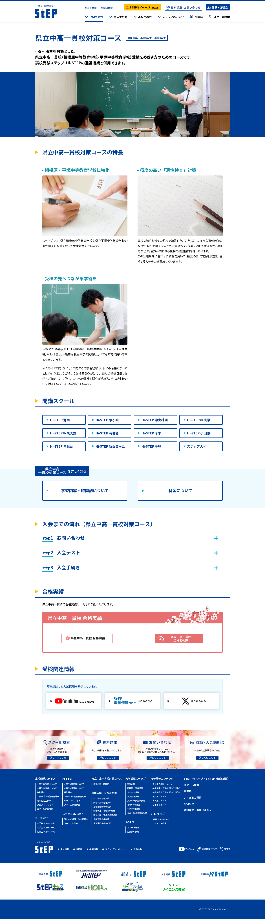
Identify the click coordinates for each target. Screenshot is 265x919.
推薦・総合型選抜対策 (137, 813)
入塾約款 (137, 849)
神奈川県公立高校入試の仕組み (166, 788)
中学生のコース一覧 (46, 827)
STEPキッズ (158, 813)
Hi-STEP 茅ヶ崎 (107, 419)
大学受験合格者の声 (102, 823)
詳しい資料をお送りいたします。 (107, 750)
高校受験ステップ (45, 778)
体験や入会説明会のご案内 (207, 750)
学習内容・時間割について (85, 490)
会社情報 (92, 8)
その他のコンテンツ (162, 778)
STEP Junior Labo (161, 819)
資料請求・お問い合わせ (198, 810)
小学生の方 (96, 17)
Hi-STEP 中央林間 (154, 419)
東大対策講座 (133, 796)
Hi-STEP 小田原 (198, 433)
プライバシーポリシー (116, 849)
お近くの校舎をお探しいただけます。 (58, 750)
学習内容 (131, 784)
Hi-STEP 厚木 (151, 433)
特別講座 (41, 792)
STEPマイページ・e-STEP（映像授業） (207, 778)
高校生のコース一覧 (46, 832)
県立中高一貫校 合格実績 (87, 638)
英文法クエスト (159, 796)
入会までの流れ (71, 823)
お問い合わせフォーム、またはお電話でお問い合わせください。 (157, 750)
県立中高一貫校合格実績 (104, 811)
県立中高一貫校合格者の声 (181, 638)
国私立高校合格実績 (102, 803)
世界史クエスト (159, 801)
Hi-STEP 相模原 (198, 419)
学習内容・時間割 (101, 784)
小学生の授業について (47, 784)
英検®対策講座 (133, 805)
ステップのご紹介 (173, 17)
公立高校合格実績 (101, 798)
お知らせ (189, 804)
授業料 (199, 17)
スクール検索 (222, 17)
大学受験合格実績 (101, 819)
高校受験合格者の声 (102, 807)
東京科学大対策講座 (136, 801)
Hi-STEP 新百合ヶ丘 (110, 446)
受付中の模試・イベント (163, 784)
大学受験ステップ (135, 778)
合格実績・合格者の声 (104, 793)
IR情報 (79, 849)
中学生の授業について (47, 788)
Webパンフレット (45, 805)
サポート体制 (133, 792)
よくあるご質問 (193, 797)
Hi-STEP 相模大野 (63, 433)
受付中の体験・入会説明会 (76, 819)
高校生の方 (145, 17)
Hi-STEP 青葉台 (61, 446)
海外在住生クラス (45, 801)
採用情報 (108, 8)
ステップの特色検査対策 (48, 796)
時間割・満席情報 (135, 788)
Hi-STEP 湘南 (60, 419)
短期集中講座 (133, 832)
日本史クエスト (159, 805)
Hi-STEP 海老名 (107, 433)
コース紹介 (41, 818)
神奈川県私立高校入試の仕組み (166, 792)
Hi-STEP (67, 778)
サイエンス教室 (159, 823)
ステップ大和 (196, 446)
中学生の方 (120, 17)
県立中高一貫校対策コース (107, 778)
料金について (180, 490)
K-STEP (129, 822)
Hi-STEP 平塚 (151, 446)
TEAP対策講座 (133, 809)
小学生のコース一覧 (46, 823)
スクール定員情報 (45, 809)
